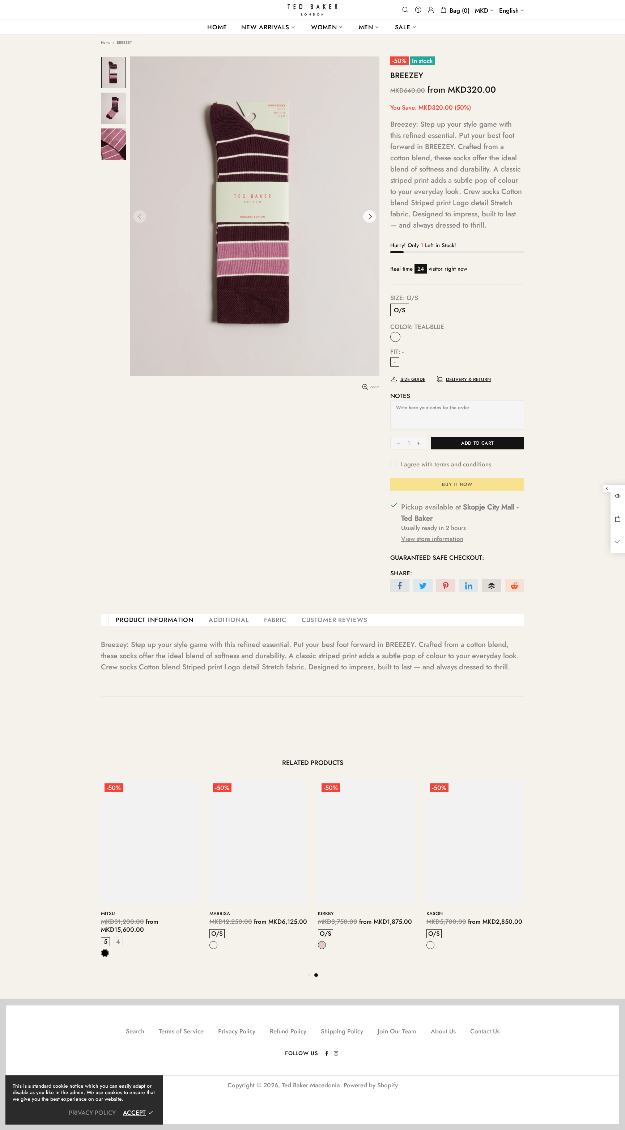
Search (135, 1031)
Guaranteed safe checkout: (437, 558)
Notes (400, 396)
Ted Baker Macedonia (312, 10)
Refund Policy (288, 1031)
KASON (434, 913)
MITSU (108, 913)
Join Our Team (397, 1031)
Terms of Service (181, 1031)
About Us (443, 1031)
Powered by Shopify (371, 1085)
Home (105, 42)
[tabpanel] (366, 871)
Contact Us (484, 1031)
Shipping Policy (342, 1031)
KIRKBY (326, 913)
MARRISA (219, 913)
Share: (401, 573)
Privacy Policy (236, 1031)
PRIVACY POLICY (92, 1113)
